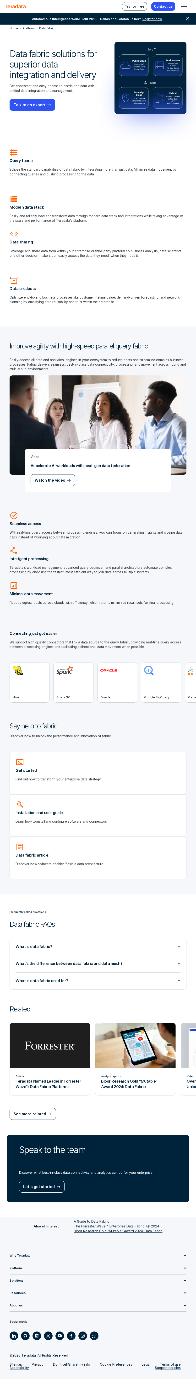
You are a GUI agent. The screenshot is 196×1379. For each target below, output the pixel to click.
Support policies (168, 1368)
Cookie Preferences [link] (116, 1364)
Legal (146, 1364)
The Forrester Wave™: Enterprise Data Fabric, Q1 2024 (116, 1226)
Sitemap (16, 1364)
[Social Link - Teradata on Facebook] (71, 1336)
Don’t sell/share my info (71, 1364)
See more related (30, 1113)
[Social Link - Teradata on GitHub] (25, 1336)
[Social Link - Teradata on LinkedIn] (14, 1336)
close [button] (187, 19)
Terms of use (170, 1364)
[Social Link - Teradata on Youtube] (59, 1336)
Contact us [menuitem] (163, 6)
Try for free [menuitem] (134, 6)
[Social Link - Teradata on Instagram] (82, 1336)
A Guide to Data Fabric (91, 1221)
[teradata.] (16, 6)
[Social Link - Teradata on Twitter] (48, 1336)
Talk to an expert (29, 104)
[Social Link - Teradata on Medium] (37, 1336)
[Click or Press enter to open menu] (183, 6)
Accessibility (19, 1368)
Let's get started (39, 1186)
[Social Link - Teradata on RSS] (94, 1336)
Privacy (38, 1364)
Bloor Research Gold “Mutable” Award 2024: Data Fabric (118, 1231)
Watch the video (50, 480)
